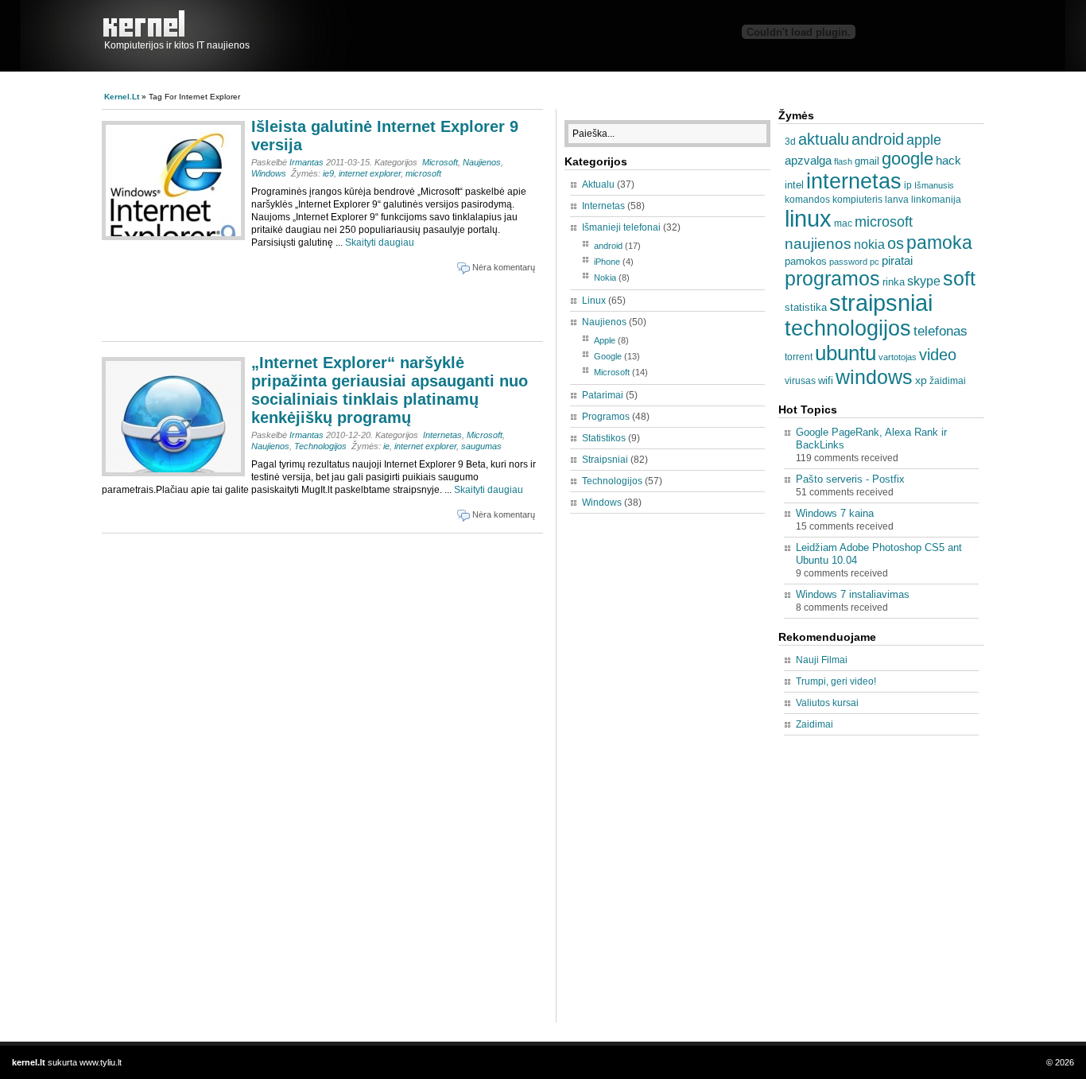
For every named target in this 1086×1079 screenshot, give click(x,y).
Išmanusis (934, 185)
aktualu (823, 139)
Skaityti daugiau (379, 242)
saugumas (481, 446)
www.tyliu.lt (101, 1062)
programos (832, 278)
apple (923, 139)
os (895, 243)
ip (908, 185)
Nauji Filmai (821, 660)
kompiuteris (857, 199)
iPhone (607, 261)
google (907, 159)
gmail (867, 161)
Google (608, 356)
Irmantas (306, 162)
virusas (800, 380)
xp (921, 380)
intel (794, 185)
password (848, 261)
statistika (806, 307)
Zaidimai (814, 724)
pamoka (939, 242)
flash (843, 161)
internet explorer (370, 173)
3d (790, 141)
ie (386, 446)
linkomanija (936, 199)
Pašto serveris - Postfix (850, 479)
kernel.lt (148, 24)
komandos (807, 199)
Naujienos (482, 162)
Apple (604, 340)
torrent (799, 357)
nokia (869, 244)
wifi (825, 380)
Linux (594, 300)
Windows (268, 173)
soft (959, 278)
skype (924, 281)
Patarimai (602, 395)
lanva (897, 199)
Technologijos (320, 446)
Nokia (605, 277)
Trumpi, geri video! (836, 681)
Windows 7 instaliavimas (853, 594)
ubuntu (845, 353)
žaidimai (947, 380)
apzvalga (808, 160)
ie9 (328, 173)
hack (948, 160)
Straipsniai (605, 459)
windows (874, 377)
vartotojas (897, 357)
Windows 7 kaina (835, 513)
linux (808, 218)
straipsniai (881, 303)
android (608, 245)
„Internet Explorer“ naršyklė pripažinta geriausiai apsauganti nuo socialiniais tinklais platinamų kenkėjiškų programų (389, 390)
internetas (854, 181)
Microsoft (440, 162)
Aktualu (598, 184)
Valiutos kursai (827, 702)
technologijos (848, 328)
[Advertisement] (292, 305)
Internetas (442, 435)
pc (874, 261)
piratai (897, 260)
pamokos (806, 261)
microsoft (423, 173)
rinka (893, 282)
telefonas (940, 331)
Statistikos (604, 438)
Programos (606, 416)
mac (843, 223)
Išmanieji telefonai (621, 227)
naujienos (818, 243)
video (937, 354)
